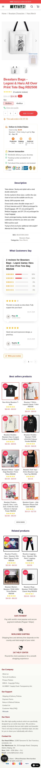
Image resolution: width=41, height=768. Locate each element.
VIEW (10, 397)
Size (4, 100)
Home (4, 13)
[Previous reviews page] (25, 362)
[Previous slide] (5, 40)
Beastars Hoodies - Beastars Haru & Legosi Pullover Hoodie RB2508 (10, 437)
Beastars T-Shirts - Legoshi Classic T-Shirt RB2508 (30, 404)
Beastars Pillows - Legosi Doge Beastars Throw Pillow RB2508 (10, 472)
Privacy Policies (7, 680)
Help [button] (37, 765)
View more (20, 522)
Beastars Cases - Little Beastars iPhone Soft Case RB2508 (30, 504)
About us (5, 674)
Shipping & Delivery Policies (12, 696)
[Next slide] (36, 40)
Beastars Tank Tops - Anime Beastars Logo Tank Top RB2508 (30, 472)
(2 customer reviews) (20, 92)
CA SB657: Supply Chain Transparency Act (17, 686)
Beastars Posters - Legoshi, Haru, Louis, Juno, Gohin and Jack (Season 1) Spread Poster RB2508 (10, 506)
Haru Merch (31, 13)
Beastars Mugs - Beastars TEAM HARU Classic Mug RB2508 (29, 589)
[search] (31, 6)
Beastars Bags (24, 238)
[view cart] (38, 6)
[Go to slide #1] (15, 70)
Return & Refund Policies (11, 702)
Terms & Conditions (9, 677)
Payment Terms (7, 699)
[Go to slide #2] (26, 70)
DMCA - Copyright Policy (10, 683)
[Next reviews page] (36, 362)
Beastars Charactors (16, 13)
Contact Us (6, 705)
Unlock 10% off (4, 758)
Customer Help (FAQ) (9, 708)
